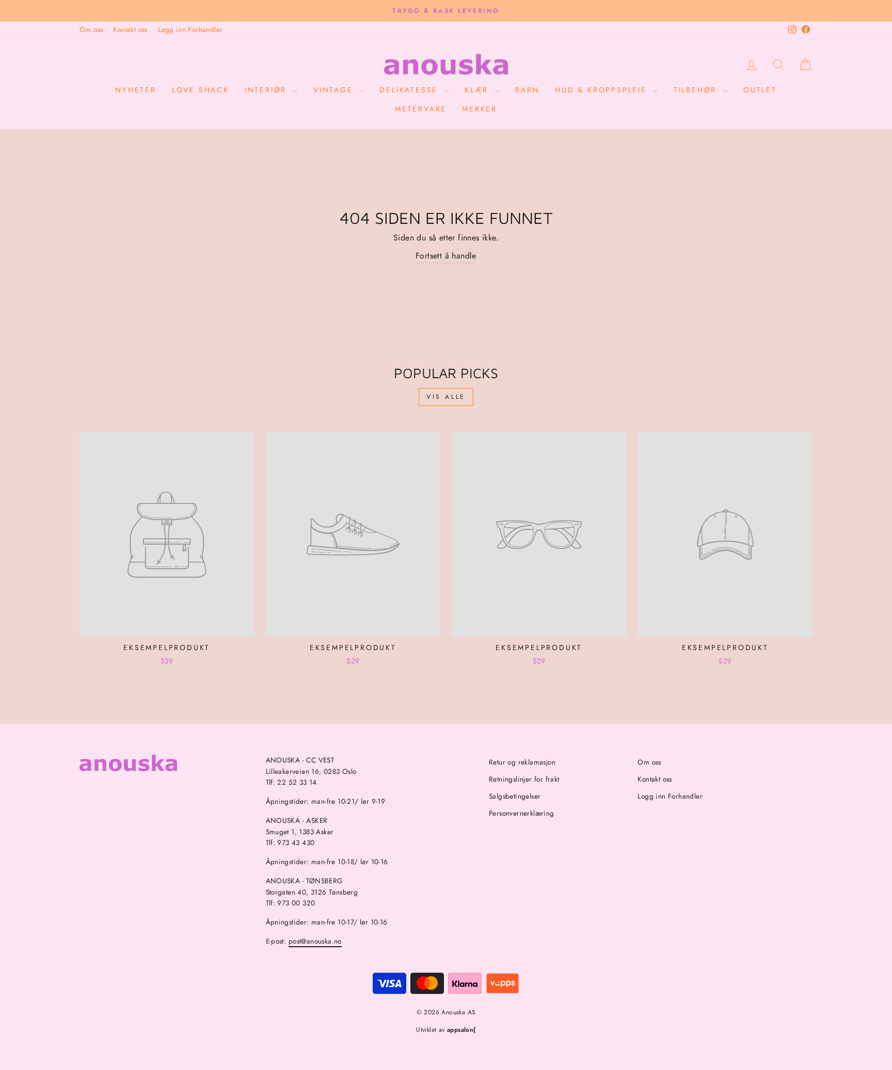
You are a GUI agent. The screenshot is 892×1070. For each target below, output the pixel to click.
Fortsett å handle (446, 256)
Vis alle (446, 396)
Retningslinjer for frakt (524, 779)
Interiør (267, 90)
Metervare (421, 109)
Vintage (334, 90)
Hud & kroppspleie (602, 90)
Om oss (91, 29)
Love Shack (200, 90)
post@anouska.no (315, 941)
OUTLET (760, 90)
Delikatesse (410, 90)
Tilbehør (697, 90)
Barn (527, 90)
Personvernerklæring (521, 813)
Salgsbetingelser (514, 796)
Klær (478, 90)
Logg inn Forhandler (190, 29)
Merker (479, 109)
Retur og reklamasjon (522, 762)
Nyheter (135, 90)
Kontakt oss (130, 29)
